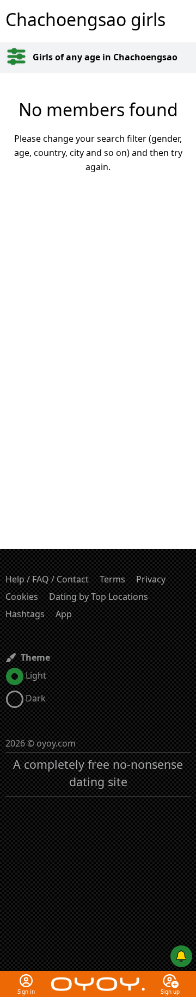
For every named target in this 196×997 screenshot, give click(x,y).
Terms (112, 579)
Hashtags (25, 614)
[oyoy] (98, 977)
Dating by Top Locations (98, 597)
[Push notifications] (181, 956)
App (64, 614)
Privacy (151, 579)
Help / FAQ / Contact (47, 579)
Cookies (21, 597)
